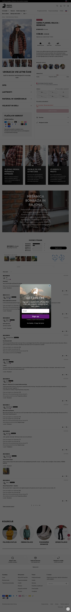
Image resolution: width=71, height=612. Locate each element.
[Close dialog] (49, 286)
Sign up (35, 316)
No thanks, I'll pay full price (35, 323)
